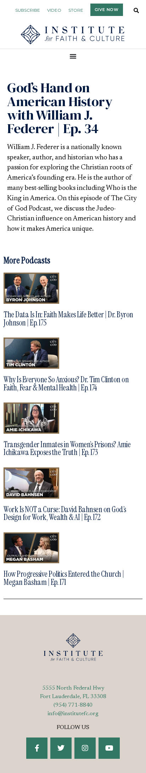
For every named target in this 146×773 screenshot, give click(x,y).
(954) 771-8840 (73, 705)
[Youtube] (109, 748)
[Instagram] (85, 748)
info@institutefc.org (73, 714)
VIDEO (54, 10)
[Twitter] (61, 748)
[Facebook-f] (36, 748)
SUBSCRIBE (27, 10)
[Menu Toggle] (73, 56)
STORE (75, 10)
